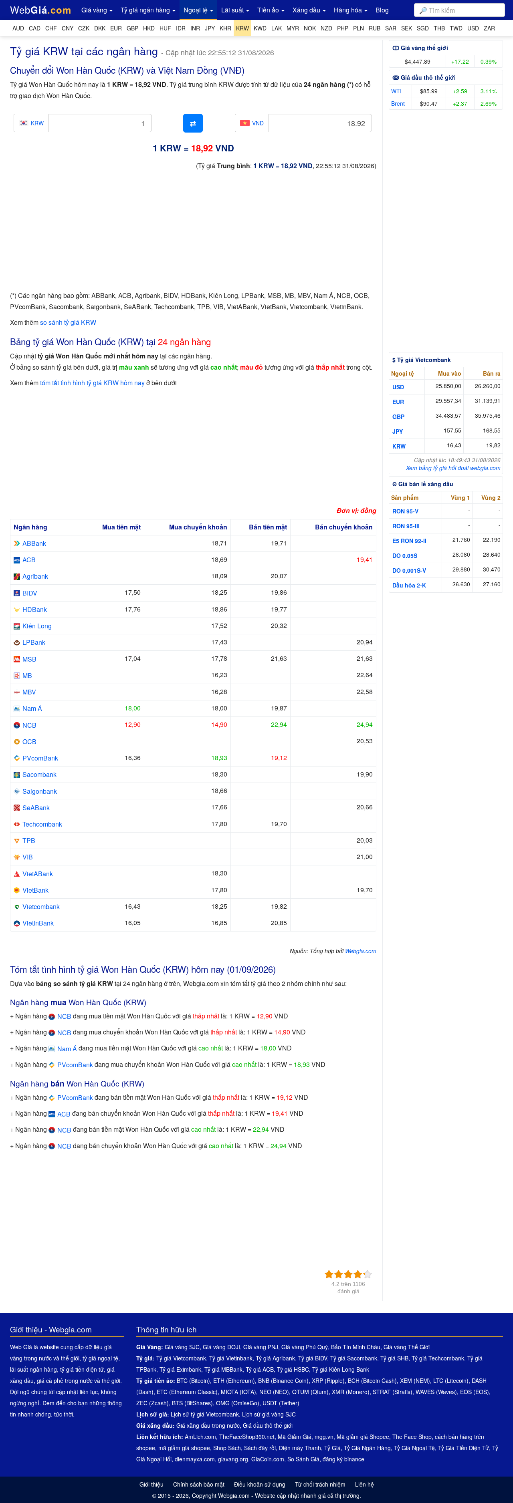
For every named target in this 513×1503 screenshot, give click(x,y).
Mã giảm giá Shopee (363, 1437)
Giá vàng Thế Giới (407, 1347)
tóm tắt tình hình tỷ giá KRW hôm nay (92, 382)
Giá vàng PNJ (260, 1347)
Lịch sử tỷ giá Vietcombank (205, 1414)
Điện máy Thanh (300, 1448)
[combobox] (459, 10)
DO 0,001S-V (409, 570)
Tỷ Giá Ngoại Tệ (414, 1448)
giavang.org (233, 1459)
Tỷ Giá (332, 1448)
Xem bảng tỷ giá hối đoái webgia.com (453, 468)
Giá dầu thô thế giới (268, 1425)
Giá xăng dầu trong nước (208, 1425)
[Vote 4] (358, 1274)
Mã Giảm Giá (294, 1437)
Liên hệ (364, 1484)
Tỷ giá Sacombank (353, 1358)
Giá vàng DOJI (221, 1347)
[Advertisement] (193, 234)
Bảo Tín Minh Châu (355, 1347)
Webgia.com (360, 951)
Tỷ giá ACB (260, 1369)
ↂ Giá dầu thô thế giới (424, 77)
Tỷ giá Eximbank (180, 1369)
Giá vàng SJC (182, 1347)
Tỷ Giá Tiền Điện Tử (463, 1448)
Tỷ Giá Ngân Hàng (367, 1448)
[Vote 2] (338, 1274)
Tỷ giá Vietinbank (230, 1358)
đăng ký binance (343, 1459)
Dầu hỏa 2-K (409, 585)
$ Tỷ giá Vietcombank (421, 360)
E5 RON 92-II (409, 541)
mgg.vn (324, 1437)
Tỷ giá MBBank (223, 1369)
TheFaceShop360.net (247, 1437)
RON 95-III (406, 526)
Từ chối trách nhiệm (320, 1484)
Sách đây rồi (260, 1448)
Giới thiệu (151, 1484)
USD (398, 387)
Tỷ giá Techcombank (438, 1358)
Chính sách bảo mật (198, 1484)
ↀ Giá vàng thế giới (420, 48)
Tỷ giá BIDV (312, 1358)
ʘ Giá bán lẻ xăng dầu (422, 484)
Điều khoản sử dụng (259, 1484)
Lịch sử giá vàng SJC (269, 1414)
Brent (398, 103)
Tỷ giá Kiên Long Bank (340, 1369)
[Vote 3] (348, 1274)
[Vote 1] (329, 1274)
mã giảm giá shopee (184, 1448)
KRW (399, 446)
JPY (397, 431)
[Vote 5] (367, 1274)
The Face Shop (412, 1437)
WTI (396, 91)
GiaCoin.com (267, 1459)
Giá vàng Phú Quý (304, 1347)
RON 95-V (405, 511)
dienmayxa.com (195, 1459)
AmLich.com (200, 1437)
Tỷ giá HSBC (293, 1369)
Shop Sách (227, 1448)
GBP (398, 416)
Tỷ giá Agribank (275, 1358)
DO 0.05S (404, 555)
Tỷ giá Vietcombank (181, 1358)
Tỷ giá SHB (394, 1358)
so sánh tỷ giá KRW (68, 322)
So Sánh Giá (303, 1459)
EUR (398, 402)
